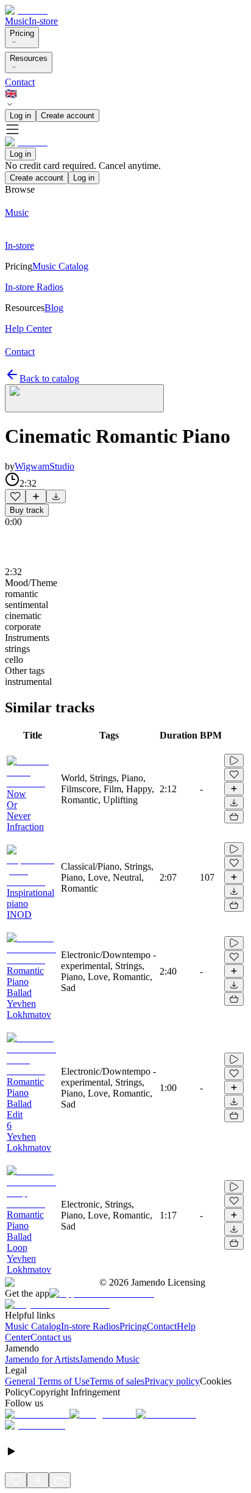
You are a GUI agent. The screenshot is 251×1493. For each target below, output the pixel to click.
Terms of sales (117, 1381)
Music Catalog (33, 1326)
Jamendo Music (109, 1359)
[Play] (84, 398)
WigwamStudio (44, 466)
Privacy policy (172, 1381)
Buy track (27, 510)
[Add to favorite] (15, 496)
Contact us (50, 1337)
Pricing (22, 33)
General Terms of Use (47, 1381)
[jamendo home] (26, 10)
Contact (20, 82)
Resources (29, 58)
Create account (67, 115)
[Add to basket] (234, 816)
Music (17, 21)
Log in (20, 115)
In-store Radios (90, 1326)
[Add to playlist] (36, 496)
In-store (43, 21)
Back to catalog (49, 378)
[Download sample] (56, 496)
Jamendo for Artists (42, 1359)
